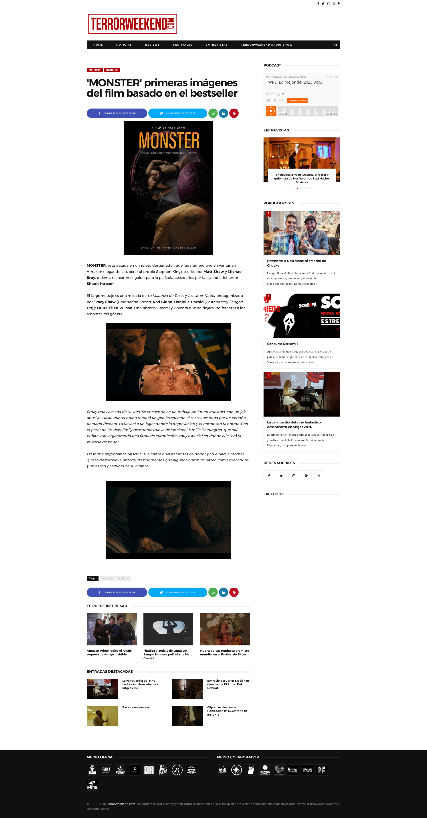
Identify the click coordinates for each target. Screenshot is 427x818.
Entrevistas (217, 45)
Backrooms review (135, 707)
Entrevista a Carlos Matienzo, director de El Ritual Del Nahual (228, 684)
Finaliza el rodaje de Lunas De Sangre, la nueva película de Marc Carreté (167, 654)
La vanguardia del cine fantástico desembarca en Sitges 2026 (141, 684)
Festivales (182, 45)
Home (98, 45)
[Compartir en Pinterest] (234, 113)
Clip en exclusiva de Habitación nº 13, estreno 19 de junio (227, 711)
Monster (95, 70)
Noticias (124, 45)
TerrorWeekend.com (121, 803)
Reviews (152, 45)
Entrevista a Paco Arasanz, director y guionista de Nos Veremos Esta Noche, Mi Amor (302, 178)
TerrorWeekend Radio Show (267, 45)
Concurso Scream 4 (282, 343)
